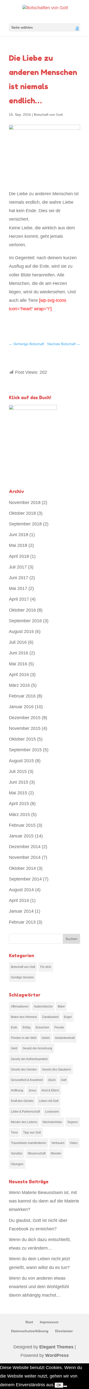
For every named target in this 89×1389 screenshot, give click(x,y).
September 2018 (25, 523)
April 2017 (19, 599)
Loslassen (52, 1111)
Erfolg (26, 1027)
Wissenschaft (36, 1153)
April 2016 (19, 674)
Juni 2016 (18, 652)
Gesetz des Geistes (24, 1069)
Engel (68, 1017)
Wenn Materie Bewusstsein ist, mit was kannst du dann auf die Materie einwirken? (44, 1201)
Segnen (72, 1122)
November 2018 (25, 502)
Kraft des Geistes (22, 1101)
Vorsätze (16, 1153)
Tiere (14, 1132)
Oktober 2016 (22, 610)
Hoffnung (17, 1090)
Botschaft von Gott (48, 115)
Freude (59, 1027)
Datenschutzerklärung (29, 1331)
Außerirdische (43, 1006)
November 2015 (25, 728)
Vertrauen (58, 1143)
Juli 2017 (18, 567)
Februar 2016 (22, 696)
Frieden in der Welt (23, 1038)
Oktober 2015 (22, 739)
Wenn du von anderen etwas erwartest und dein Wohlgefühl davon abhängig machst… (39, 1287)
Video (74, 1143)
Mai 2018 (18, 545)
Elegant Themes (56, 1346)
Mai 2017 (18, 588)
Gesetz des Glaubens (56, 1069)
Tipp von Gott (32, 1132)
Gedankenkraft (65, 1038)
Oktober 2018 (22, 513)
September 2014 (25, 879)
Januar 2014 (21, 911)
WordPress (57, 1355)
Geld (14, 1048)
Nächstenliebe (52, 1122)
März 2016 (19, 685)
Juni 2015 (18, 782)
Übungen (17, 1164)
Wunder (56, 1153)
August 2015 (21, 760)
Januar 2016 (21, 706)
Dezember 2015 (25, 717)
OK (59, 1385)
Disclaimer (64, 1331)
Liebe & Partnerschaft (25, 1111)
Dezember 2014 (25, 846)
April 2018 (19, 556)
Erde (14, 1027)
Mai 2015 (18, 792)
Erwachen (42, 1027)
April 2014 (19, 900)
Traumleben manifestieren (28, 1143)
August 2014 (21, 889)
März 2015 (19, 814)
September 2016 (25, 620)
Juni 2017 (18, 577)
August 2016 (21, 631)
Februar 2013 (22, 922)
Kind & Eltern (50, 1090)
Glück (52, 1080)
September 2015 (25, 749)
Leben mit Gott (48, 1101)
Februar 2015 (22, 825)
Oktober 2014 (22, 868)
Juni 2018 (18, 534)
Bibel (61, 1006)
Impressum (49, 1322)
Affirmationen (20, 1006)
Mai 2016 (18, 663)
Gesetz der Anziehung (37, 1048)
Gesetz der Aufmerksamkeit (29, 1059)
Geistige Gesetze (22, 977)
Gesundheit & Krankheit (27, 1080)
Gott (63, 1080)
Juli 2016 (18, 642)
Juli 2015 (18, 771)
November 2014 (25, 857)
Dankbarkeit (50, 1017)
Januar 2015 (21, 835)
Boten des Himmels (24, 1017)
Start (29, 1322)
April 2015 (19, 803)
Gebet (46, 1038)
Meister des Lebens (24, 1122)
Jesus (32, 1090)
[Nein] (65, 1386)
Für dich (45, 967)
